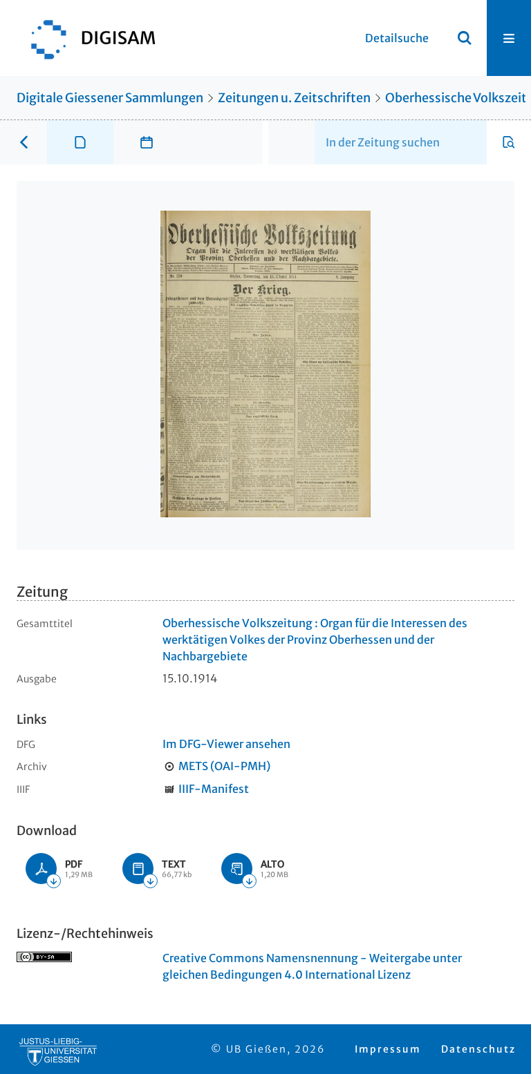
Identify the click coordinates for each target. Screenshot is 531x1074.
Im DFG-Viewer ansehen (226, 744)
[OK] (464, 38)
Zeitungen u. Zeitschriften (294, 98)
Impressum (388, 1049)
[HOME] (86, 38)
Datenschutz (478, 1049)
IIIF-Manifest (213, 789)
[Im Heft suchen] (509, 142)
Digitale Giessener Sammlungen (110, 98)
